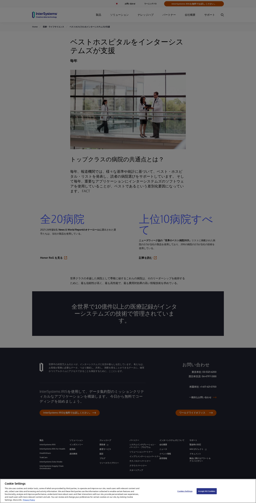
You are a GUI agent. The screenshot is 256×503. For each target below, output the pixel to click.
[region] (128, 491)
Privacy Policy (29, 500)
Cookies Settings (184, 491)
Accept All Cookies (206, 491)
